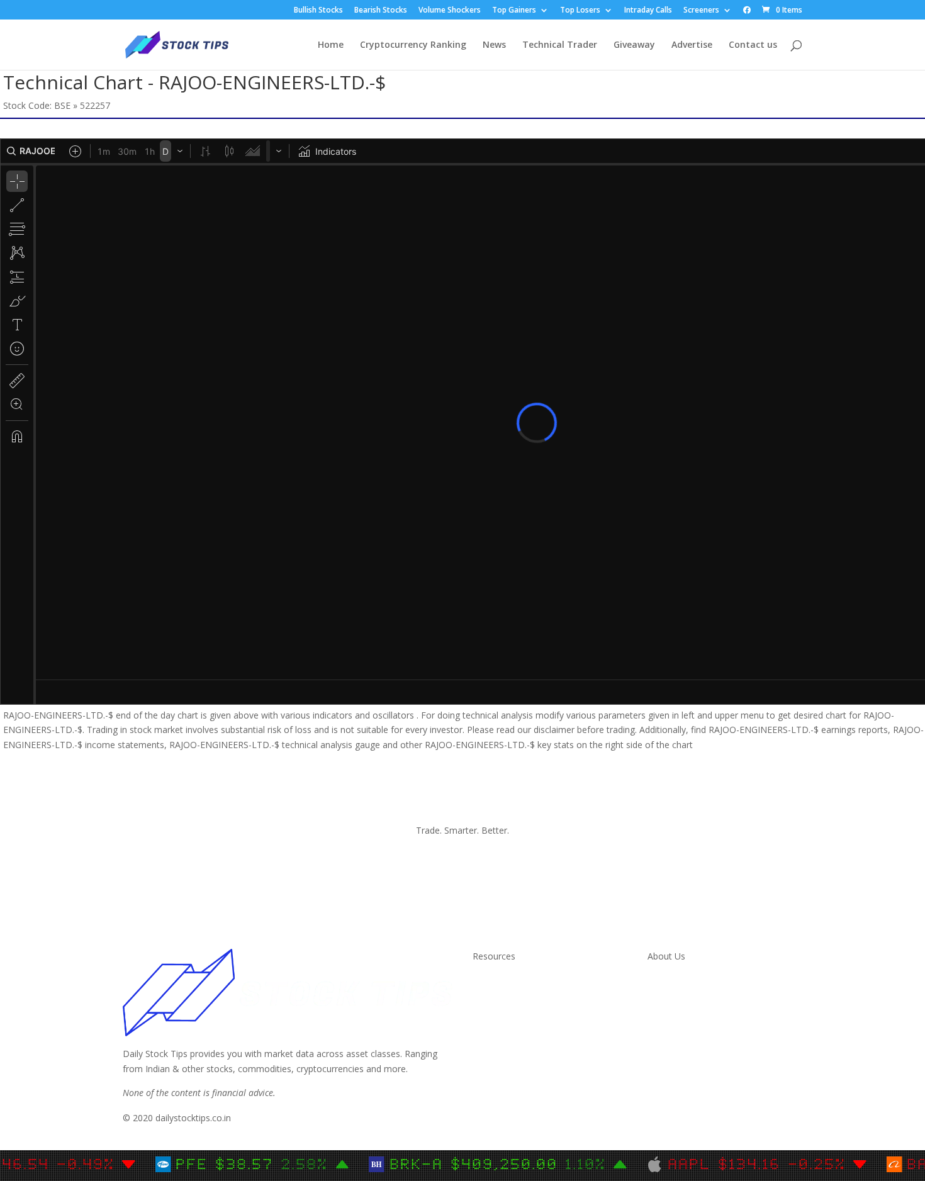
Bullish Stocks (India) (514, 1041)
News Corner (499, 996)
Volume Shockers (449, 10)
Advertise (691, 45)
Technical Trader (559, 45)
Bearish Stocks (380, 10)
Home (331, 45)
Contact (664, 981)
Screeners (701, 10)
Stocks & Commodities (519, 1011)
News (494, 45)
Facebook (668, 1011)
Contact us (753, 45)
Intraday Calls (648, 10)
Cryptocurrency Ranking (413, 45)
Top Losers (580, 10)
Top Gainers (514, 10)
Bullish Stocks (318, 10)
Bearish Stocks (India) (517, 1056)
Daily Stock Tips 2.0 (512, 981)
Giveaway (634, 45)
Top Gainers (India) (511, 1086)
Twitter (662, 996)
